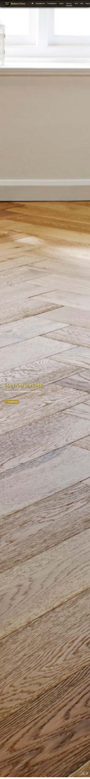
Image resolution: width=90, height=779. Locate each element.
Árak (81, 3)
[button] (87, 773)
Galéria (61, 3)
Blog (76, 3)
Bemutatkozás (40, 3)
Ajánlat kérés (12, 404)
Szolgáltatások (52, 3)
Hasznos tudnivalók (69, 4)
